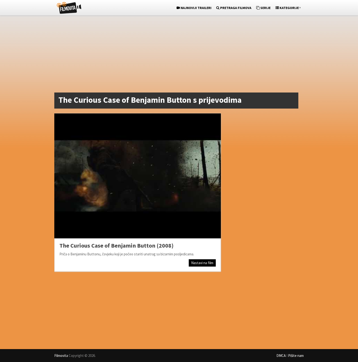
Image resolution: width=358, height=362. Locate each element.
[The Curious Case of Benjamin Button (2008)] (137, 175)
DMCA (281, 355)
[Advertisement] (176, 55)
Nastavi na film (202, 262)
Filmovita (61, 355)
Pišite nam (296, 355)
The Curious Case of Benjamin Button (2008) (116, 245)
